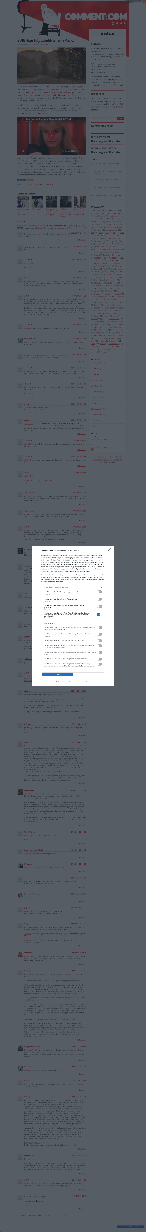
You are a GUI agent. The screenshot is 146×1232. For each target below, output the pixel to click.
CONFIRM (58, 674)
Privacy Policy (85, 682)
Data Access (73, 682)
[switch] (99, 591)
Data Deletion (61, 682)
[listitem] (73, 587)
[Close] (110, 550)
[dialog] (73, 616)
